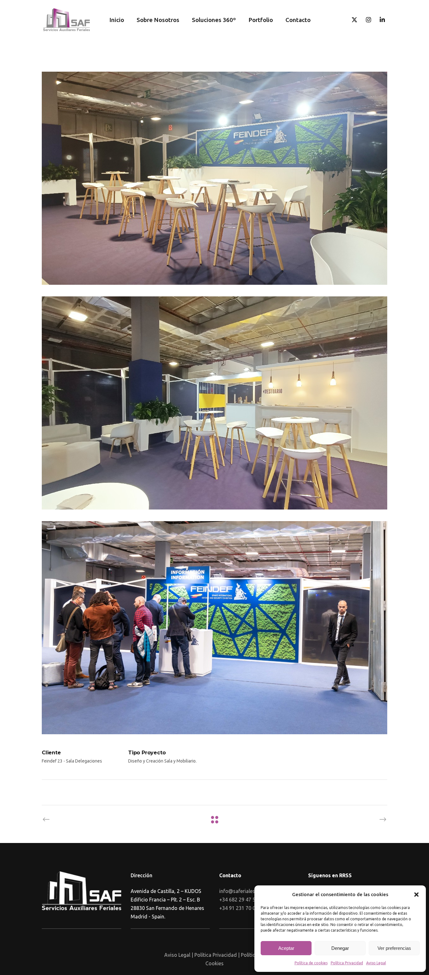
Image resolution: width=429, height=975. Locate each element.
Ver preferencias (394, 948)
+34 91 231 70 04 (238, 908)
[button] (416, 894)
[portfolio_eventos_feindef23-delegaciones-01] (214, 627)
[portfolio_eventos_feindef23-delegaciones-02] (214, 403)
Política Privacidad (347, 963)
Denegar (340, 948)
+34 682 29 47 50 (238, 899)
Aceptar (286, 948)
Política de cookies (311, 963)
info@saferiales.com (242, 891)
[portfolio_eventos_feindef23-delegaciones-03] (214, 178)
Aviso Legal (376, 963)
